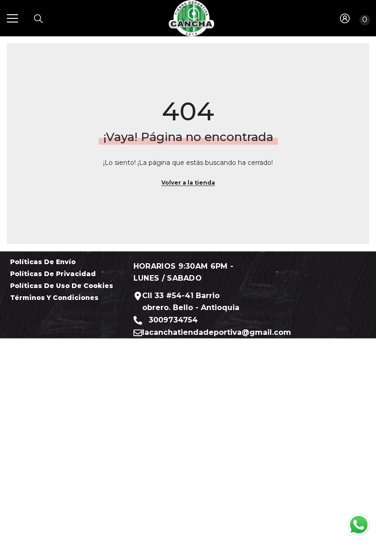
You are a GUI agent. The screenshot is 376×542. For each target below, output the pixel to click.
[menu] (12, 18)
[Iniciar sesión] (345, 18)
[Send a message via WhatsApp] (358, 524)
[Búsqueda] (38, 18)
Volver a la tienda (188, 182)
